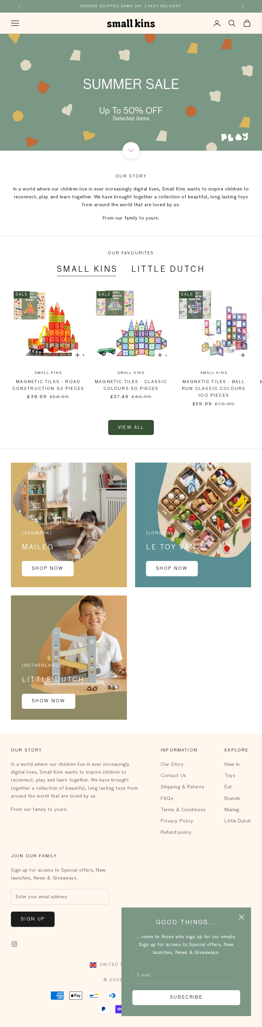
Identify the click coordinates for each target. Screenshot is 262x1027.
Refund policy (176, 832)
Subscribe (186, 997)
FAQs (167, 798)
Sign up (33, 919)
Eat (228, 787)
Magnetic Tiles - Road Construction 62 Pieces (48, 385)
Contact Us (173, 775)
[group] (131, 92)
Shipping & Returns (182, 787)
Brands (232, 798)
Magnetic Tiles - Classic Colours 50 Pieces (131, 385)
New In (231, 764)
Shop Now (48, 568)
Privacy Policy (177, 821)
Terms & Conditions (183, 809)
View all (131, 427)
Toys (229, 775)
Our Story (172, 764)
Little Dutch (168, 269)
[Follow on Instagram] (14, 944)
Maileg (231, 809)
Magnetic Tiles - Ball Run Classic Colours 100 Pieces (214, 389)
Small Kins (87, 269)
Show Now (49, 701)
